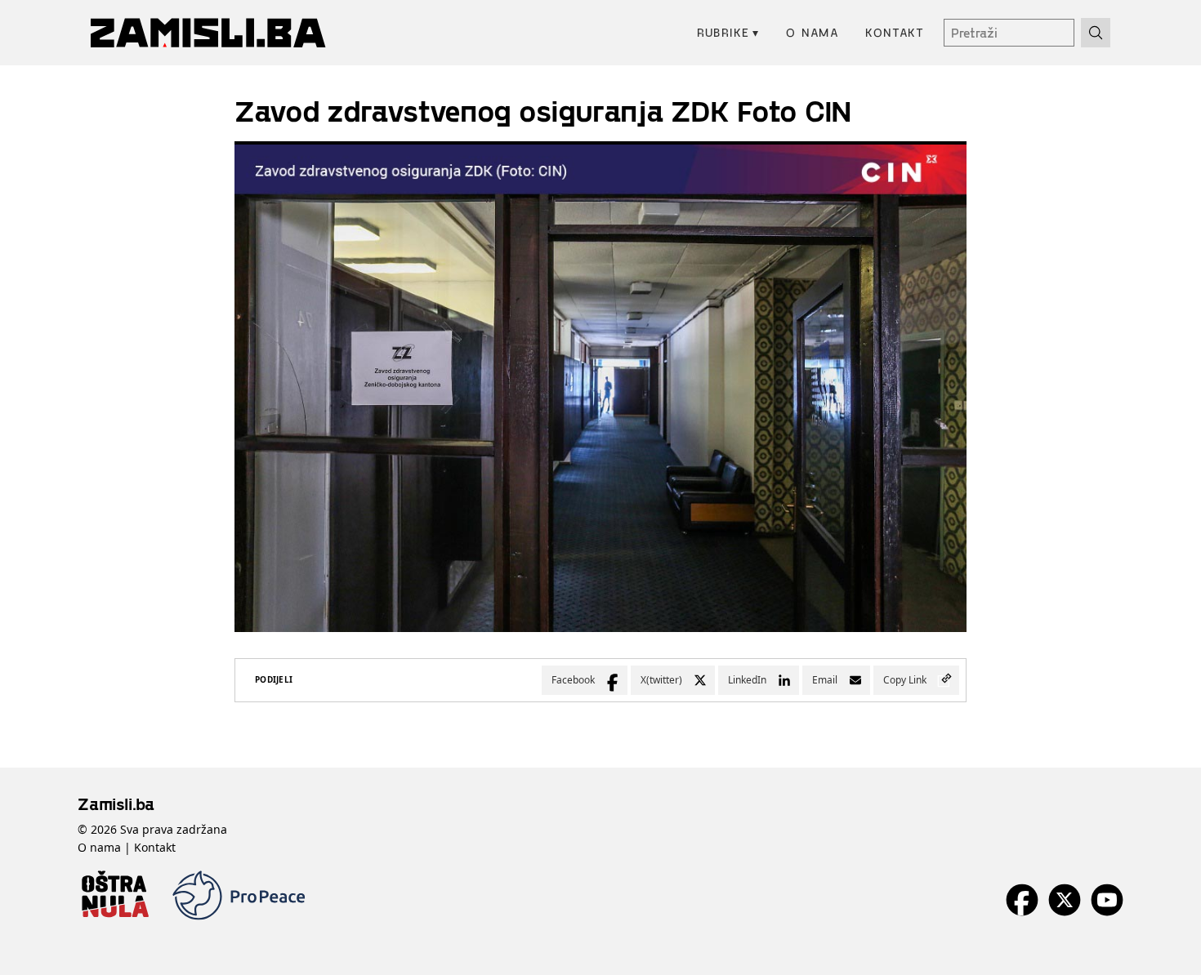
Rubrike (728, 32)
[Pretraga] (1095, 32)
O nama (812, 32)
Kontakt (894, 32)
